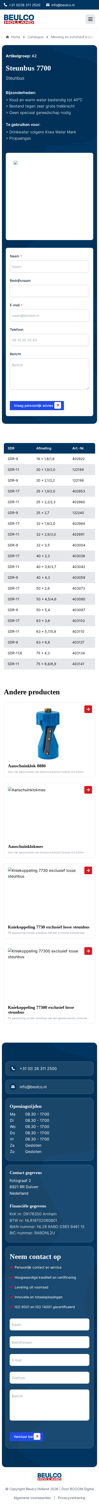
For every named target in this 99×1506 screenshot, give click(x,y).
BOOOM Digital (82, 1489)
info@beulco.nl (62, 5)
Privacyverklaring (71, 1498)
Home (15, 37)
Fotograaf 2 (20, 1180)
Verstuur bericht (26, 1437)
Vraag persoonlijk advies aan (37, 405)
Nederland (19, 1193)
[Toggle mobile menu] (90, 19)
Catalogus (35, 37)
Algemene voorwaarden (32, 1498)
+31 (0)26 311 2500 (24, 5)
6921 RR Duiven (24, 1186)
